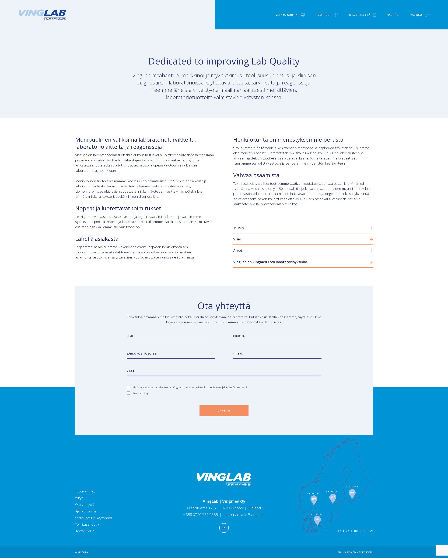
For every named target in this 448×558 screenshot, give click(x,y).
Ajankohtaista (86, 511)
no (356, 530)
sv (339, 530)
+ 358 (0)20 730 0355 (201, 514)
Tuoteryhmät (86, 491)
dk (347, 530)
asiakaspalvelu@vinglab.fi (244, 514)
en (371, 530)
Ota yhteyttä (86, 504)
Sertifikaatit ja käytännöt (95, 518)
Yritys (80, 498)
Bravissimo (366, 552)
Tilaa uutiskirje (141, 393)
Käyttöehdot (86, 531)
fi (363, 530)
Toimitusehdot (87, 524)
